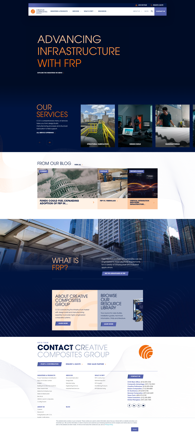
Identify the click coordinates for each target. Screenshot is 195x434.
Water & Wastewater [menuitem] (43, 394)
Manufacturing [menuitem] (70, 383)
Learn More (63, 323)
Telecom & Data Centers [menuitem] (44, 380)
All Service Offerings (45, 133)
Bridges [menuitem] (39, 383)
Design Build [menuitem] (69, 380)
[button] (49, 142)
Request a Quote (73, 364)
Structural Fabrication (98, 144)
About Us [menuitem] (41, 407)
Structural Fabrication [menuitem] (72, 378)
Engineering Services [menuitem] (72, 386)
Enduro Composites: (135, 389)
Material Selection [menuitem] (100, 380)
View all (77, 165)
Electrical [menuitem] (40, 396)
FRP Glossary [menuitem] (98, 383)
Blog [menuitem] (68, 407)
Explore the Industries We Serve (49, 73)
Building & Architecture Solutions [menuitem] (46, 386)
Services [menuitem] (69, 375)
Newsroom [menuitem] (40, 412)
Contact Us (160, 11)
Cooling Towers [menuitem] (41, 401)
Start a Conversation (49, 364)
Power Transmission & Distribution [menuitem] (46, 378)
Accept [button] (135, 429)
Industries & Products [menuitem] (46, 375)
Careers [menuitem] (39, 409)
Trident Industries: (134, 397)
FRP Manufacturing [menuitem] (100, 388)
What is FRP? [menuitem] (100, 375)
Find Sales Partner (95, 364)
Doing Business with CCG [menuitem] (44, 414)
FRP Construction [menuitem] (100, 378)
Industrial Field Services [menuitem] (72, 388)
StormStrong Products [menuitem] (101, 386)
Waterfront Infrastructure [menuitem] (44, 391)
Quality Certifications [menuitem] (43, 417)
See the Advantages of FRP (115, 273)
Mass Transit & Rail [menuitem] (42, 388)
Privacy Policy (109, 424)
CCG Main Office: (134, 382)
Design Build (135, 144)
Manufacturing (172, 144)
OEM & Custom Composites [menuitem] (45, 399)
